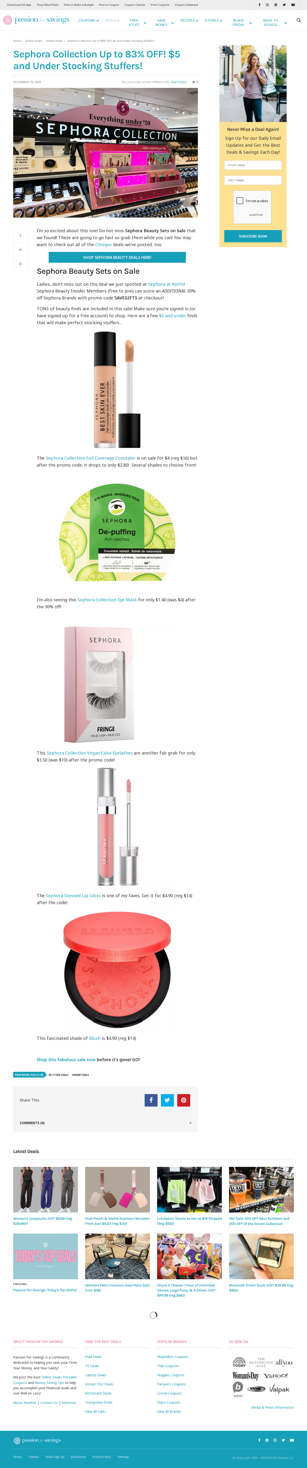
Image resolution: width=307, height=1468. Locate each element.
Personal (20, 1284)
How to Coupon (109, 4)
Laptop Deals (95, 1375)
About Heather (24, 1402)
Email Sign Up (55, 1457)
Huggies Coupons (170, 1375)
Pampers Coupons (171, 1384)
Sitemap (123, 1457)
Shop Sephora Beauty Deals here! (117, 257)
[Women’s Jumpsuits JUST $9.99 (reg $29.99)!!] (45, 1189)
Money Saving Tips (49, 1382)
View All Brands (169, 1411)
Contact (33, 1457)
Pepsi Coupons (168, 1402)
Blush (94, 1038)
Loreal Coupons (169, 1393)
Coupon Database (186, 4)
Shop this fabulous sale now (66, 1059)
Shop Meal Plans (48, 4)
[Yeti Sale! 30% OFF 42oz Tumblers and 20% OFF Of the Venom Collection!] (261, 1189)
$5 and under (172, 315)
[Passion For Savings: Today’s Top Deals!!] (45, 1256)
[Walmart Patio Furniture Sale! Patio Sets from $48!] (117, 1256)
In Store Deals (58, 1075)
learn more (179, 82)
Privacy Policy (102, 1457)
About (17, 1457)
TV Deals (92, 1366)
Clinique (103, 244)
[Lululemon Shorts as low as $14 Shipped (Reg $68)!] (189, 1189)
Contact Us (49, 1402)
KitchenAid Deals (98, 1393)
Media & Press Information (272, 1407)
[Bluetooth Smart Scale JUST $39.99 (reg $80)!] (261, 1256)
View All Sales (95, 1411)
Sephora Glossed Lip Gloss (73, 895)
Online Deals (33, 41)
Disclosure (78, 1457)
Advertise (69, 1402)
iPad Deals (93, 1356)
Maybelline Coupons (173, 1356)
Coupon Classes (134, 4)
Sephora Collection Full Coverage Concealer (91, 458)
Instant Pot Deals (99, 1384)
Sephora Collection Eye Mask (107, 600)
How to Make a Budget (79, 4)
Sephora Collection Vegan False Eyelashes (90, 753)
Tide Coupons (168, 1366)
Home (17, 41)
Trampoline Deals (98, 1402)
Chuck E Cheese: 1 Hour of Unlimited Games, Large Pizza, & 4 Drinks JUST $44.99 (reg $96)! (186, 1290)
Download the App (19, 4)
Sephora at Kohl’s (166, 284)
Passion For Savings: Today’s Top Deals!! (45, 1290)
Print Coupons (160, 4)
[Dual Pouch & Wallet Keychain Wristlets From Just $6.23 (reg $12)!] (117, 1189)
